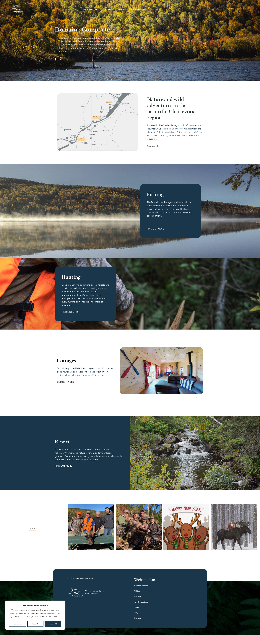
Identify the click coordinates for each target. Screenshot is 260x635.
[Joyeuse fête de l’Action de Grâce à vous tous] (91, 527)
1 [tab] (196, 397)
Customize (18, 624)
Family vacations (138, 9)
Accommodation (89, 9)
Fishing (106, 9)
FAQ (219, 9)
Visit (32, 529)
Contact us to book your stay (80, 579)
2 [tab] (199, 397)
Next (200, 371)
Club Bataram (91, 594)
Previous (122, 371)
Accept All (53, 624)
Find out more (155, 229)
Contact (231, 9)
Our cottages (65, 382)
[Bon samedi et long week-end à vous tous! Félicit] (139, 527)
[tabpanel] (161, 371)
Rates (155, 9)
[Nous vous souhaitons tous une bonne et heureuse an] (186, 527)
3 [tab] (201, 397)
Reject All (35, 624)
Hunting (120, 9)
